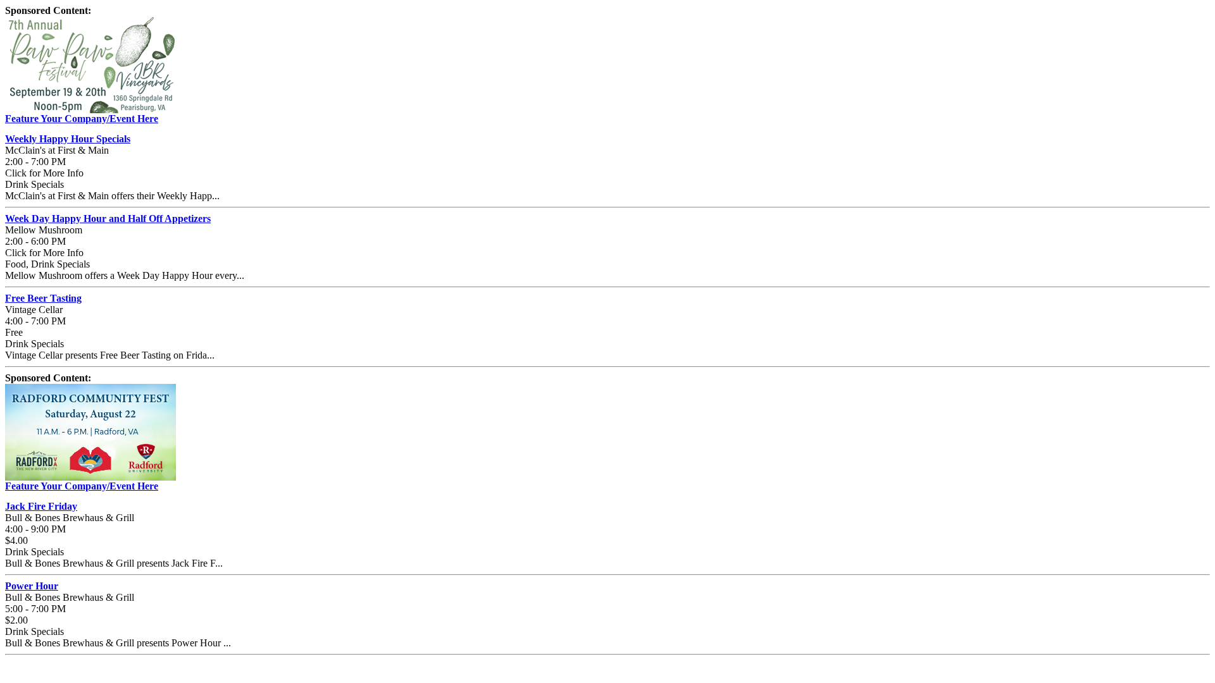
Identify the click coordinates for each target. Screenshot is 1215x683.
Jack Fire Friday (41, 506)
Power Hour (31, 586)
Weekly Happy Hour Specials (67, 138)
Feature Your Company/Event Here (81, 118)
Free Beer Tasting (43, 298)
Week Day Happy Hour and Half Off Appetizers (108, 218)
